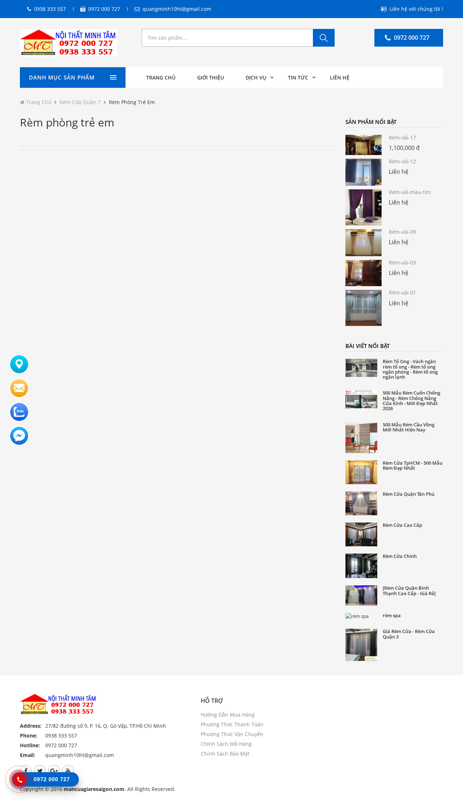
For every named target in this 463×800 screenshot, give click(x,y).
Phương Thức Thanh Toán (232, 724)
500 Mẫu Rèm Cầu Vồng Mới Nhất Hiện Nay (408, 427)
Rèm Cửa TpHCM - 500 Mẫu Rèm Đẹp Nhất (412, 465)
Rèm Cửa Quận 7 (80, 102)
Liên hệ (339, 77)
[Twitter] (40, 771)
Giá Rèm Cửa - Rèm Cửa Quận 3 (409, 634)
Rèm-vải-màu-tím (410, 192)
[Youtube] (68, 771)
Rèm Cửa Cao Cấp (402, 525)
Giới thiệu (210, 77)
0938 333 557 (50, 8)
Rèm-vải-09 (402, 231)
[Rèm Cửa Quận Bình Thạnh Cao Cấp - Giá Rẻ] (409, 590)
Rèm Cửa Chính (400, 556)
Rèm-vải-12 (402, 161)
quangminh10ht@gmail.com (177, 8)
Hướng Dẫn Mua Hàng (228, 714)
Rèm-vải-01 (402, 292)
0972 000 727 (104, 8)
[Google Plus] (54, 771)
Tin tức (298, 77)
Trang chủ (160, 77)
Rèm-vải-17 (402, 137)
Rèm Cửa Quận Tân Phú (408, 493)
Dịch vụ (256, 77)
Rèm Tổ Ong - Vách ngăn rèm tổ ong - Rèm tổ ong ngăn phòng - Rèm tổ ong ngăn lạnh (410, 369)
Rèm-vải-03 (402, 262)
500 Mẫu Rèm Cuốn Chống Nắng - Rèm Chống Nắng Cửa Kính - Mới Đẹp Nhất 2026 (411, 400)
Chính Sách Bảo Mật (225, 753)
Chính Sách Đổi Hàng (226, 743)
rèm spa (392, 615)
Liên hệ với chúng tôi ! (416, 8)
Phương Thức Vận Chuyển (232, 734)
